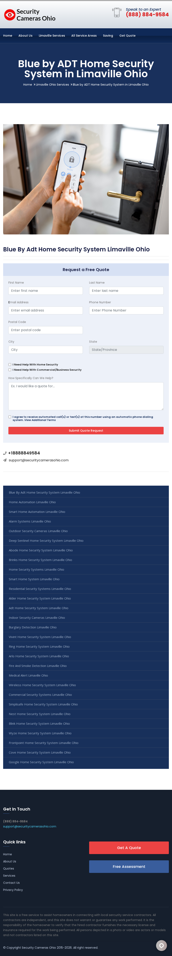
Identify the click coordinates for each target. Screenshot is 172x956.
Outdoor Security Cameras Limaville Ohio (38, 531)
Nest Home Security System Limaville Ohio (39, 714)
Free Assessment (129, 866)
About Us (25, 35)
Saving (108, 35)
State (93, 342)
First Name (16, 282)
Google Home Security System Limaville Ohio (41, 762)
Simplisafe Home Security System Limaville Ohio (43, 704)
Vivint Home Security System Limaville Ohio (40, 637)
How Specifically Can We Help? (30, 378)
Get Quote (127, 35)
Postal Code (17, 322)
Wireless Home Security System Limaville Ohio (42, 685)
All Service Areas (84, 35)
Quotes (8, 868)
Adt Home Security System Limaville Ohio (38, 608)
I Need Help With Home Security (35, 364)
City (11, 342)
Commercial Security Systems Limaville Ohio (40, 694)
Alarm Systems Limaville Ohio (30, 521)
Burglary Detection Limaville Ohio (33, 627)
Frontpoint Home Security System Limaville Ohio (43, 743)
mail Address (18, 302)
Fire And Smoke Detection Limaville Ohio (38, 666)
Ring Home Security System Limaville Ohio (39, 646)
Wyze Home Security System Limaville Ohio (40, 733)
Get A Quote (129, 847)
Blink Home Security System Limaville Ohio (39, 723)
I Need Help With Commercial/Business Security (47, 369)
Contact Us (11, 883)
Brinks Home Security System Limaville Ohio (40, 560)
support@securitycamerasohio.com (39, 460)
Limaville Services (52, 35)
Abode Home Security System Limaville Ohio (41, 550)
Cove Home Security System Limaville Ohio (40, 752)
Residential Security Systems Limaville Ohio (40, 589)
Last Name (97, 282)
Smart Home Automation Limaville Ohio (37, 512)
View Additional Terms (40, 420)
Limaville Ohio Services (52, 84)
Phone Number (100, 302)
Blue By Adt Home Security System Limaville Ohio (44, 492)
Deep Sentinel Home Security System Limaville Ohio (46, 540)
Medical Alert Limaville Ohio (28, 675)
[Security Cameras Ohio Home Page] (29, 14)
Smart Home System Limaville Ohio (34, 579)
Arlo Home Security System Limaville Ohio (39, 656)
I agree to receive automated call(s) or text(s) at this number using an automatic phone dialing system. (83, 418)
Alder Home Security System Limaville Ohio (40, 598)
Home (7, 35)
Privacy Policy (13, 890)
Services (9, 876)
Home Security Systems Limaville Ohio (36, 569)
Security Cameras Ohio (39, 948)
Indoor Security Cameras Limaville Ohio (37, 617)
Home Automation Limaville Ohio (32, 502)
